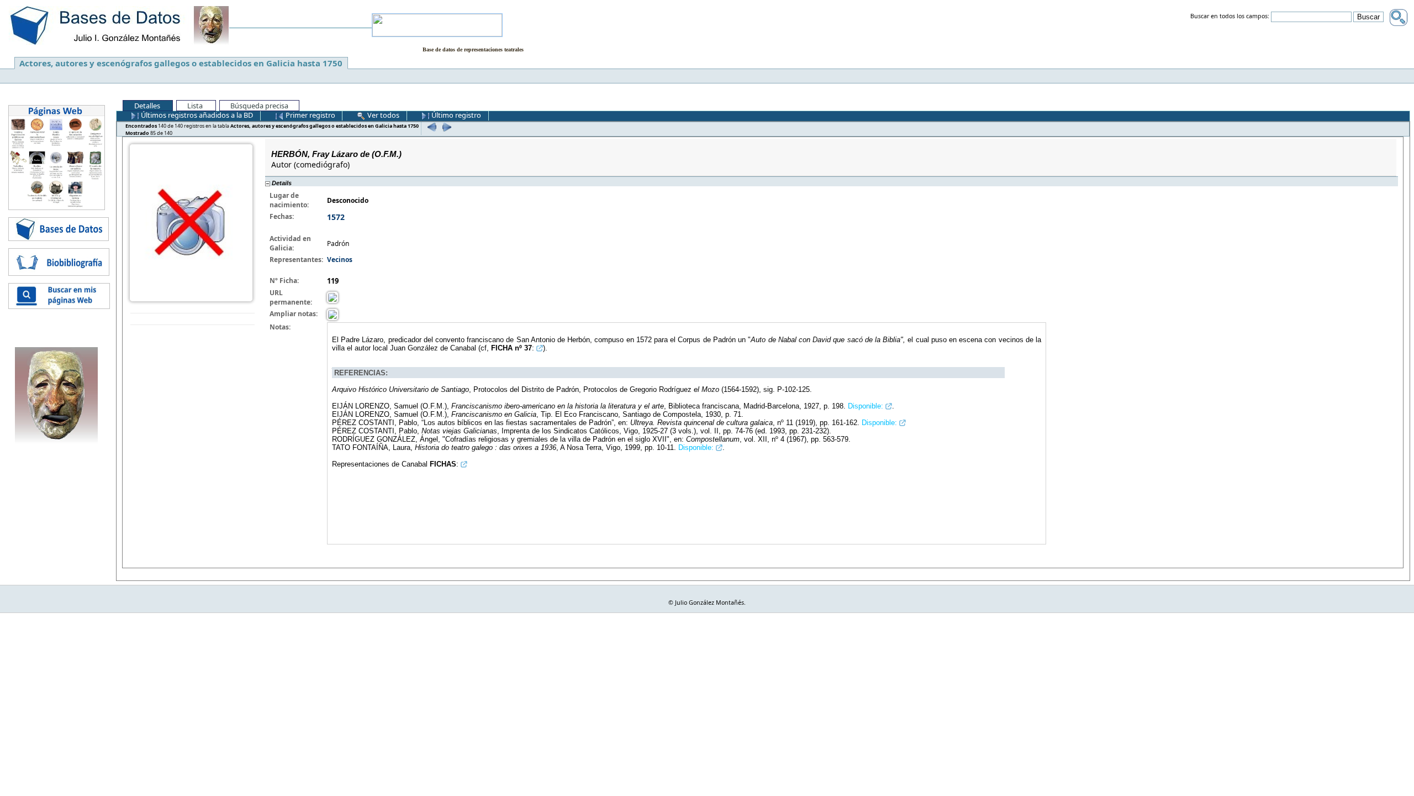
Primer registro (309, 115)
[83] (430, 127)
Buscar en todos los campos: (1229, 16)
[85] (445, 127)
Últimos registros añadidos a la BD (196, 115)
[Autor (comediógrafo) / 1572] (191, 222)
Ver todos (382, 115)
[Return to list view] (192, 319)
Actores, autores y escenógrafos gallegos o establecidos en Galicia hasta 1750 (180, 63)
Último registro (455, 115)
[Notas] (332, 314)
